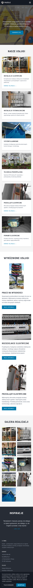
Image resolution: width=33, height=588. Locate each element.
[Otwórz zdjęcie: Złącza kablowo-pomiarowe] (9, 479)
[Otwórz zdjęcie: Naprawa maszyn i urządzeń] (24, 464)
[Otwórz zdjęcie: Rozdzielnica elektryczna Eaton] (24, 449)
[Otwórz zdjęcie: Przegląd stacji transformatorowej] (24, 479)
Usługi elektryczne (6, 568)
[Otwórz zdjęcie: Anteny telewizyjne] (9, 495)
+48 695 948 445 (6, 554)
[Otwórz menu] (30, 2)
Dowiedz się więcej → (10, 85)
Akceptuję (21, 585)
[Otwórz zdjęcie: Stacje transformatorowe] (24, 434)
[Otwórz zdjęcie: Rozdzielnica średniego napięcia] (9, 449)
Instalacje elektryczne (7, 570)
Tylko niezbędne (9, 585)
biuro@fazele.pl (6, 556)
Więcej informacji (9, 307)
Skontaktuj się (16, 32)
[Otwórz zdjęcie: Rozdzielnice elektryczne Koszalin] (9, 434)
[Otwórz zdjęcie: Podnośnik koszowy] (9, 464)
